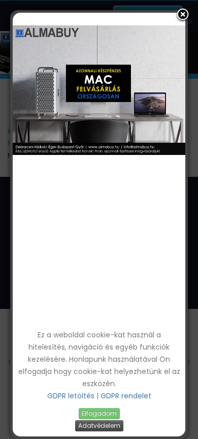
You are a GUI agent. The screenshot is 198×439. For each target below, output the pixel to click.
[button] (182, 15)
